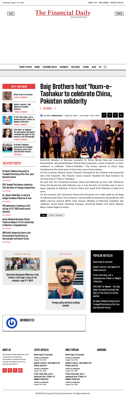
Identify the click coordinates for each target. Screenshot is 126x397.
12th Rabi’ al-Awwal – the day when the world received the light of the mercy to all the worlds (24, 133)
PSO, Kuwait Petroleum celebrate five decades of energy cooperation (18, 186)
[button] (105, 67)
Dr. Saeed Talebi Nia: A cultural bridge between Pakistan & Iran (16, 197)
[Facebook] (104, 115)
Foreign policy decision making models (66, 304)
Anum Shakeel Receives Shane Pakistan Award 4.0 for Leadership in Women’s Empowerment (18, 222)
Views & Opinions (21, 97)
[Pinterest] (115, 115)
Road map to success (23, 94)
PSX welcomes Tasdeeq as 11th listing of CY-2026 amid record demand (16, 208)
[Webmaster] (41, 115)
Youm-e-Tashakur (55, 215)
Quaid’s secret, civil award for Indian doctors (22, 106)
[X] (109, 115)
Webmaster (57, 115)
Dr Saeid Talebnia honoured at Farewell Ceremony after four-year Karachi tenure (23, 148)
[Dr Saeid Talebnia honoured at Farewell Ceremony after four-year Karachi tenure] (7, 148)
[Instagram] (10, 370)
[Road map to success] (7, 95)
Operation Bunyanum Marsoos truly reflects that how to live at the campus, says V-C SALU (22, 277)
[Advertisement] (63, 41)
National (18, 154)
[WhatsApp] (121, 115)
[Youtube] (20, 370)
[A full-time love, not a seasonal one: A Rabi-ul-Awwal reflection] (7, 120)
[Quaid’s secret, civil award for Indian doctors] (7, 107)
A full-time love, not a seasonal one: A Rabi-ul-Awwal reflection (24, 119)
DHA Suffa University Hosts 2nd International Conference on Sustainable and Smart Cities (16, 235)
